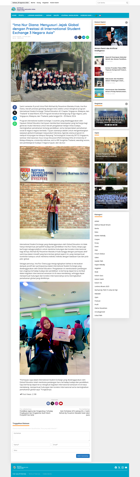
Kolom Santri (99, 279)
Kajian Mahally (100, 265)
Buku (96, 232)
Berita (14, 38)
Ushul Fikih (98, 315)
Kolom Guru (99, 276)
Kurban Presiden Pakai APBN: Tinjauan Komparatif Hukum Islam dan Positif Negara (115, 69)
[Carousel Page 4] (114, 124)
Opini (96, 297)
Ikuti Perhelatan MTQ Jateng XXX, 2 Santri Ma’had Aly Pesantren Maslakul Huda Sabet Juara (74, 412)
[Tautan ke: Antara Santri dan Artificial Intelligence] (111, 36)
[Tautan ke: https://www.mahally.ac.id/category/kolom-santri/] (126, 22)
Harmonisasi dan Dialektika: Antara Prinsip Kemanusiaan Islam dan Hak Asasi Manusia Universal (116, 90)
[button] (127, 3)
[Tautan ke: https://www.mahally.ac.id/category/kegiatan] (126, 104)
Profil (96, 304)
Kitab (96, 272)
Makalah (98, 294)
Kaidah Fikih (99, 261)
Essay (97, 243)
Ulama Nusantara (101, 308)
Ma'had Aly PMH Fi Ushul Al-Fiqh (106, 290)
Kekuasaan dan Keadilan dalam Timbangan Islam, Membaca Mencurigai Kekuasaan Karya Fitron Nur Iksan (115, 80)
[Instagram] (56, 403)
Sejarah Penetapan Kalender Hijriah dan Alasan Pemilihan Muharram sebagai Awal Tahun (116, 58)
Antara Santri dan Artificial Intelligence (106, 49)
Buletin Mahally (100, 236)
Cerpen (97, 239)
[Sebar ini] (76, 37)
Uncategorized (100, 312)
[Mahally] (23, 9)
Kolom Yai (98, 283)
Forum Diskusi (100, 254)
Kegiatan (98, 268)
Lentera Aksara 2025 (102, 286)
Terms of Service (34, 474)
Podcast (97, 301)
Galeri (97, 257)
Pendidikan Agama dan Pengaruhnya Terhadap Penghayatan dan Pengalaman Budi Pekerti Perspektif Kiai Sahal (36, 412)
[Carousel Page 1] (106, 124)
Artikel (97, 221)
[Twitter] (52, 403)
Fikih (96, 250)
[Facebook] (48, 403)
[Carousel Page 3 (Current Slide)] (111, 124)
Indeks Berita (47, 474)
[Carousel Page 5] (116, 124)
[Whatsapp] (87, 37)
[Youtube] (61, 403)
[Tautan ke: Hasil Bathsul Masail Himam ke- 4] (111, 117)
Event (97, 246)
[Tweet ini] (79, 37)
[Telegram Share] (83, 37)
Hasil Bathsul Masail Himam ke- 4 (110, 122)
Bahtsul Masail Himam (103, 225)
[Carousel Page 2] (108, 124)
